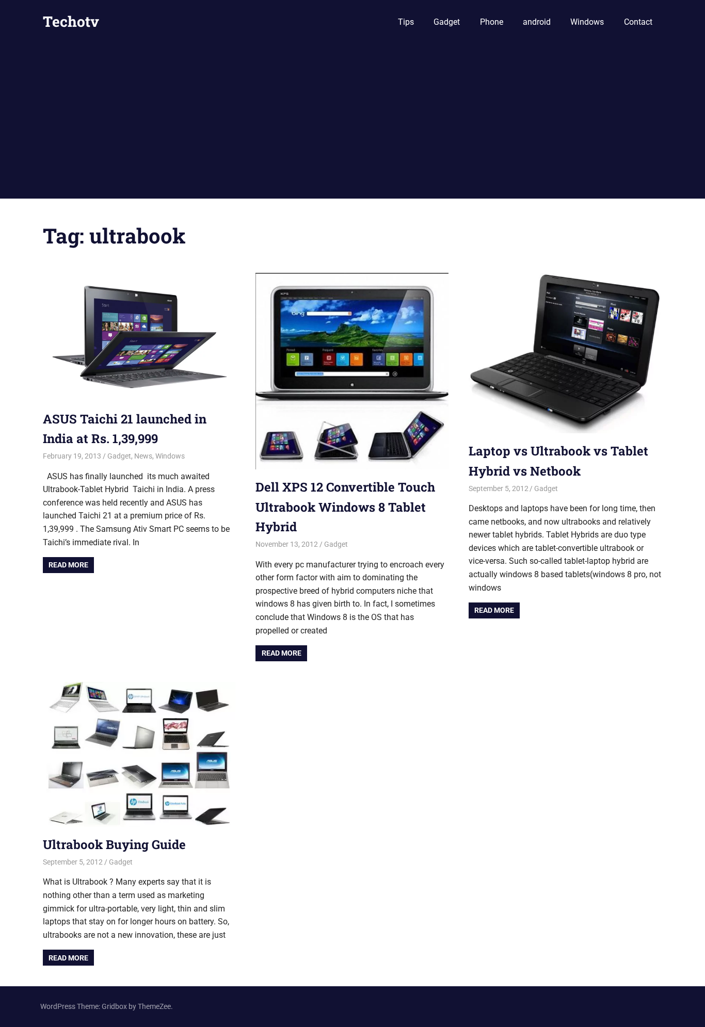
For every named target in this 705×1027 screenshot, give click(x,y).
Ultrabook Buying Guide (114, 844)
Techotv (71, 21)
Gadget (447, 22)
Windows (587, 22)
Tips (406, 22)
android (537, 22)
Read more (68, 565)
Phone (491, 22)
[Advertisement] (352, 121)
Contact (638, 22)
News (143, 456)
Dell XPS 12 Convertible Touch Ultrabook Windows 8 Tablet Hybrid (345, 507)
